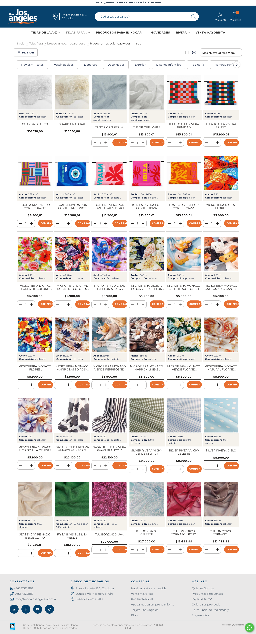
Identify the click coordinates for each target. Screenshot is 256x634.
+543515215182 (23, 588)
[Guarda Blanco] (35, 92)
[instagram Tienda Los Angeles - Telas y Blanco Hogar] (14, 609)
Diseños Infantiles (168, 64)
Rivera (182, 32)
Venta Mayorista (210, 32)
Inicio (21, 43)
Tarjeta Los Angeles (144, 609)
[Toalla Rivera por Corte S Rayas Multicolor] (35, 173)
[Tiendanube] (233, 625)
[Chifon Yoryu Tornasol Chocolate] (221, 499)
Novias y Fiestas (32, 64)
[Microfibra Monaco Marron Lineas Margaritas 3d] (147, 335)
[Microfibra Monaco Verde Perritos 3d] (109, 335)
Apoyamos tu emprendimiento (152, 604)
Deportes (90, 64)
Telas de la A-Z (44, 32)
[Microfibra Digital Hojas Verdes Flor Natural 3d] (147, 254)
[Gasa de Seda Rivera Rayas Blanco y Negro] (109, 415)
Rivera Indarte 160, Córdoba (95, 588)
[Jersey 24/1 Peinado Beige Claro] (35, 499)
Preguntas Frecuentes (207, 593)
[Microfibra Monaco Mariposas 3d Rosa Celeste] (72, 335)
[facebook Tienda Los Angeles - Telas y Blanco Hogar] (25, 609)
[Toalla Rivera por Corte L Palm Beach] (109, 173)
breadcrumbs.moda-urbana (66, 43)
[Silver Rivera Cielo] (221, 415)
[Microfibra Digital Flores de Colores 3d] (35, 254)
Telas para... (77, 32)
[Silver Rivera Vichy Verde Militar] (147, 415)
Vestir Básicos (64, 64)
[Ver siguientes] (236, 64)
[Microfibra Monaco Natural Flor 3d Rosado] (221, 335)
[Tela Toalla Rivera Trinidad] (184, 92)
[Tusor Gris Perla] (109, 92)
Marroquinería (224, 64)
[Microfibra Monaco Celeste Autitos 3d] (184, 254)
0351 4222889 (24, 593)
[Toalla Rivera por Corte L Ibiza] (147, 173)
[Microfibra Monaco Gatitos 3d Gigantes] (221, 254)
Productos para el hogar (119, 32)
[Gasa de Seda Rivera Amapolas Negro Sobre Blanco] (72, 415)
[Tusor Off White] (147, 92)
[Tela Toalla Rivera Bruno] (221, 92)
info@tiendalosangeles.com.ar (36, 599)
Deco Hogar (115, 64)
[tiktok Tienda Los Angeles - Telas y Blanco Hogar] (49, 609)
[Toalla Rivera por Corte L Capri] (184, 173)
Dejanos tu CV (202, 599)
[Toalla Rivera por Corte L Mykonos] (72, 173)
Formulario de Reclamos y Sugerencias (210, 612)
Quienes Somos (203, 588)
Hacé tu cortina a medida (148, 588)
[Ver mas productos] (194, 52)
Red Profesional (142, 599)
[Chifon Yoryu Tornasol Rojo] (184, 499)
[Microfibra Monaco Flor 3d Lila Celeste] (35, 415)
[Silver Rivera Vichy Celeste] (184, 415)
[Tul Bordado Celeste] (147, 499)
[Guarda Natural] (72, 92)
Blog (134, 615)
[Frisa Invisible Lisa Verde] (72, 499)
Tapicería (197, 64)
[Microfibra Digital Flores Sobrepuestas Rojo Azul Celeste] (221, 173)
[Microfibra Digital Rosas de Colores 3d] (72, 254)
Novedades (160, 32)
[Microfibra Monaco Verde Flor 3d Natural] (184, 335)
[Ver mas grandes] (187, 52)
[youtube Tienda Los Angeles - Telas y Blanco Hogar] (37, 609)
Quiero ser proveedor (207, 604)
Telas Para (36, 43)
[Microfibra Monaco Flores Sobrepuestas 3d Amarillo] (35, 335)
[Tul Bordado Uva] (109, 499)
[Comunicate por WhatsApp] (249, 627)
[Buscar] (193, 17)
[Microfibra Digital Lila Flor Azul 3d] (109, 254)
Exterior (140, 64)
